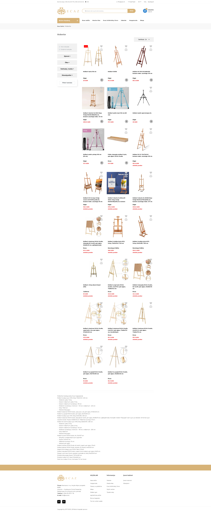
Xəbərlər (123, 20)
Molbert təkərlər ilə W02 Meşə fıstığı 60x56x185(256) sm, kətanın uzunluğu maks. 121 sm (92, 114)
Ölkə (67, 62)
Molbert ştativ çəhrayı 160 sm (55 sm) (92, 155)
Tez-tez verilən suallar (96, 501)
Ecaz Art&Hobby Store (110, 20)
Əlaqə (142, 20)
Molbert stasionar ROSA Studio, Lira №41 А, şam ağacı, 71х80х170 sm (143, 330)
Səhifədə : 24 (142, 39)
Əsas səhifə (86, 20)
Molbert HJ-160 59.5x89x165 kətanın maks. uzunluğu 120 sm (142, 72)
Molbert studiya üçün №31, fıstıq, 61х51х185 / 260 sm (141, 242)
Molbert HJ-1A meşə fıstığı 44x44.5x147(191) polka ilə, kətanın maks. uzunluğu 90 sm (92, 199)
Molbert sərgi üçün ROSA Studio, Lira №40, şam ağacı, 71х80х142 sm (117, 286)
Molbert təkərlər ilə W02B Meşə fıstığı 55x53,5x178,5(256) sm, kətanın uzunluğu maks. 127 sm (142, 199)
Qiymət (67, 56)
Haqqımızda (133, 20)
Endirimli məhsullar (66, 49)
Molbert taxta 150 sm (89, 71)
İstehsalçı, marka (67, 69)
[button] (83, 98)
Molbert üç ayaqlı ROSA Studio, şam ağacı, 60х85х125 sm (118, 373)
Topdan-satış (110, 492)
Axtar (131, 11)
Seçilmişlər (132, 2)
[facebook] (85, 2)
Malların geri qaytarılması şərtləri (95, 494)
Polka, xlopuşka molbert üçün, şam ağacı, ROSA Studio (117, 155)
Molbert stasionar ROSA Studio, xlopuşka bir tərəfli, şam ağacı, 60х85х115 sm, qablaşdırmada (93, 243)
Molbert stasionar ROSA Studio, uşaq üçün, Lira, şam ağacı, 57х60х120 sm (93, 330)
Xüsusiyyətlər (67, 75)
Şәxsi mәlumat (127, 480)
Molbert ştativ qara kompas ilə (142, 113)
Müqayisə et (121, 2)
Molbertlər (68, 26)
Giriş (145, 2)
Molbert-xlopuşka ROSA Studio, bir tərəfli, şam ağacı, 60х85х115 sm (142, 286)
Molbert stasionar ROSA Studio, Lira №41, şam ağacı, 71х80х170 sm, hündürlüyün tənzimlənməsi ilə (118, 331)
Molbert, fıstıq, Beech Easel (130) (91, 286)
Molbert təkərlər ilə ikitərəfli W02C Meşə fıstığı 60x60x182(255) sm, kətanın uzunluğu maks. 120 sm (116, 200)
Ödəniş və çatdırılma (96, 486)
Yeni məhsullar (65, 47)
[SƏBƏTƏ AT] (101, 80)
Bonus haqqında (95, 498)
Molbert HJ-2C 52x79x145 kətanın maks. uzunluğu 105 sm (142, 155)
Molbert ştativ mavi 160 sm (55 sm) (117, 114)
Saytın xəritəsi (110, 489)
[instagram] (92, 2)
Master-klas (96, 20)
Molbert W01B (112, 71)
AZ (139, 2)
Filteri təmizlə (67, 83)
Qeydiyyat (151, 2)
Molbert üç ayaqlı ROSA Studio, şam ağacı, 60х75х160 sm (93, 373)
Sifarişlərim (126, 483)
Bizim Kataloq (64, 21)
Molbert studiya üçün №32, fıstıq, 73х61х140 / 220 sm (116, 242)
